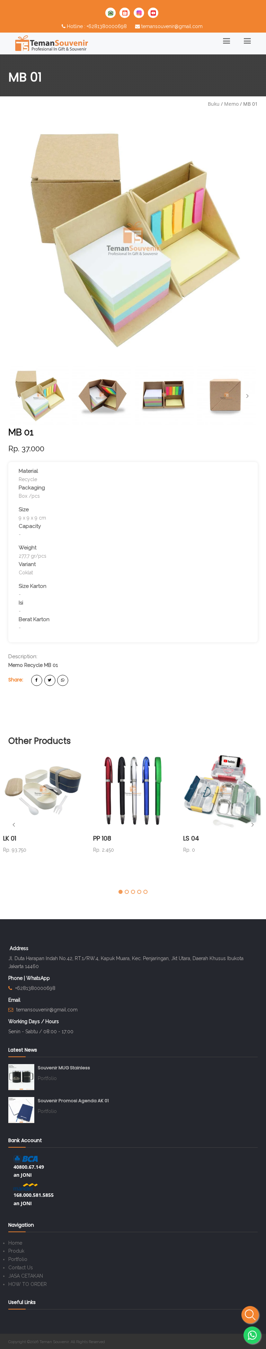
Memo (231, 104)
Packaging (32, 487)
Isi (21, 603)
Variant (27, 564)
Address (19, 948)
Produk (16, 1251)
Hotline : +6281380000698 (97, 26)
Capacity (30, 526)
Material (28, 471)
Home (15, 1243)
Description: (22, 656)
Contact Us (20, 1267)
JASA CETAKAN (25, 1276)
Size (24, 509)
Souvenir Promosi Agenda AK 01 (73, 1100)
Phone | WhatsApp (29, 978)
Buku (214, 104)
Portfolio (47, 1078)
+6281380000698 (35, 988)
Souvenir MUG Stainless (64, 1067)
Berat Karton (34, 619)
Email (14, 1000)
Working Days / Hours (33, 1021)
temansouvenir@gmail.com (172, 26)
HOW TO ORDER (27, 1284)
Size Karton (32, 586)
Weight (27, 547)
